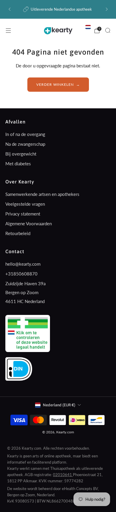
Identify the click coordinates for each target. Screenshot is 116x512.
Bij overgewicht (20, 153)
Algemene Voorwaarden (28, 223)
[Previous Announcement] (9, 9)
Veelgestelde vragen (25, 204)
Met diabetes (18, 163)
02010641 (63, 474)
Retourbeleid (17, 233)
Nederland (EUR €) (59, 405)
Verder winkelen (55, 84)
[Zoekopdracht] (108, 30)
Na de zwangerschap (25, 144)
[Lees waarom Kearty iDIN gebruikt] (18, 368)
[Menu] (8, 31)
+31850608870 (21, 273)
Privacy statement (22, 213)
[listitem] (58, 9)
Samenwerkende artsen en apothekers (42, 194)
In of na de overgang (25, 134)
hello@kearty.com (22, 264)
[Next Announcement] (106, 9)
